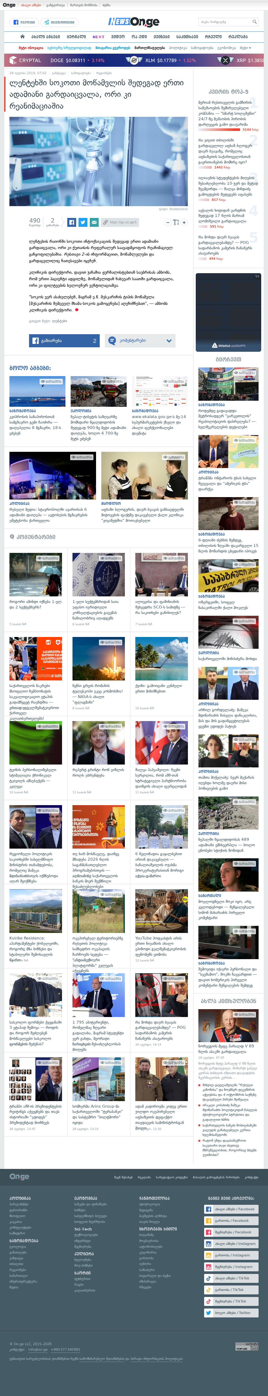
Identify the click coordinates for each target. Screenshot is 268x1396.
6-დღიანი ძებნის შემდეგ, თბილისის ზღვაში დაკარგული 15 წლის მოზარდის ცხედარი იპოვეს (228, 525)
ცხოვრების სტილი (158, 1229)
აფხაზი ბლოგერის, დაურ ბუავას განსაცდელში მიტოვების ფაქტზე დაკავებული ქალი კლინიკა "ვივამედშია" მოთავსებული (147, 487)
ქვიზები (162, 37)
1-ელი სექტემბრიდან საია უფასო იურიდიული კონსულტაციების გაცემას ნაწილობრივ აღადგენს (98, 590)
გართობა (146, 1258)
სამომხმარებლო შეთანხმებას (102, 1359)
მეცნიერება (82, 1247)
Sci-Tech (83, 1229)
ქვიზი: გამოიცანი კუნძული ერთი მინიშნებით (161, 674)
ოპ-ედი (139, 37)
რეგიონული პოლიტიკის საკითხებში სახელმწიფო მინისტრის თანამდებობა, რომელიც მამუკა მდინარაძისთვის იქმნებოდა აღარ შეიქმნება (35, 842)
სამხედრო (17, 1233)
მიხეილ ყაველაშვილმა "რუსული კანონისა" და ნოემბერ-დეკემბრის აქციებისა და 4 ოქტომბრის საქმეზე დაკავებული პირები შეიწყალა (229, 1092)
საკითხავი (187, 37)
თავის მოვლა (149, 1222)
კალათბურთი (84, 1290)
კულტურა (84, 1254)
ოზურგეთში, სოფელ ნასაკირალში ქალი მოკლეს (228, 585)
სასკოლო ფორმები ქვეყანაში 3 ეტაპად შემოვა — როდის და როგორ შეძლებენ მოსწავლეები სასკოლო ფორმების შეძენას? (35, 1010)
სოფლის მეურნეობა (89, 1222)
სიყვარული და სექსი (155, 1276)
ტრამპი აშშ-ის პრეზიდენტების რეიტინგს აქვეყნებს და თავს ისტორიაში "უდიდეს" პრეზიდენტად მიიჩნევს (35, 1094)
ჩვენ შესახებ (123, 1177)
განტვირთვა (55, 5)
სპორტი (82, 1273)
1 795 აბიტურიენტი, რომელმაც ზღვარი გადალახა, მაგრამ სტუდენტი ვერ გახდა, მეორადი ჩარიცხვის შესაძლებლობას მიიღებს (98, 1010)
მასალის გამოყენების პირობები (216, 1177)
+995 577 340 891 (65, 1349)
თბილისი (16, 1264)
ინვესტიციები (62, 22)
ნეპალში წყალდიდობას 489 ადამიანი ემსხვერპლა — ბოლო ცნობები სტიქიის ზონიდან (228, 824)
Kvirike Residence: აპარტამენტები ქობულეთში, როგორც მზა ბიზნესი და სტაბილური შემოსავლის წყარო (35, 926)
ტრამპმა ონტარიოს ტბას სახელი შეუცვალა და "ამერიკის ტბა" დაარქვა (228, 463)
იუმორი (145, 1264)
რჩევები (145, 1287)
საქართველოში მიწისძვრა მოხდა (228, 639)
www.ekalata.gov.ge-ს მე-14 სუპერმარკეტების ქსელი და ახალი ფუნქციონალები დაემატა (162, 406)
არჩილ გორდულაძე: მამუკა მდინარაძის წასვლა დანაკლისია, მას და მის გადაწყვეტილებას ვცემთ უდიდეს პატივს (228, 698)
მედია (13, 1287)
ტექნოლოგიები (86, 1235)
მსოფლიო (17, 1216)
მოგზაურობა (149, 1241)
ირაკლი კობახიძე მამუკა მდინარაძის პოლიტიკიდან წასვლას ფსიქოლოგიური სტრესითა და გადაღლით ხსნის (230, 1112)
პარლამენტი (19, 1204)
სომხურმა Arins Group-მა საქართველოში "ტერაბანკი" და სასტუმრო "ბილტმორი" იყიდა (98, 1094)
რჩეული (213, 37)
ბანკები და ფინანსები (90, 1204)
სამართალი (18, 1276)
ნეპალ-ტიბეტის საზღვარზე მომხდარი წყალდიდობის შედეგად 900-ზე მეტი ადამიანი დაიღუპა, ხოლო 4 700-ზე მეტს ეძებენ (101, 409)
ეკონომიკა (226, 48)
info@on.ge (38, 1349)
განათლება (18, 1252)
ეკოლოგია (17, 1247)
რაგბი (78, 1285)
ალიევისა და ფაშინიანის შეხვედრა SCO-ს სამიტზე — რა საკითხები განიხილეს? (161, 590)
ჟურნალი (76, 37)
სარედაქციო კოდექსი (172, 1177)
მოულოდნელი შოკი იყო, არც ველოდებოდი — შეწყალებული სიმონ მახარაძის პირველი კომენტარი (228, 889)
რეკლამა (238, 37)
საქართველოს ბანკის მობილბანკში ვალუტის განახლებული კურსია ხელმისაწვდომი (229, 1130)
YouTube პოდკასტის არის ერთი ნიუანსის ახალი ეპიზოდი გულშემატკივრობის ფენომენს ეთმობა (161, 926)
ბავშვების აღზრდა (153, 1216)
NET (98, 37)
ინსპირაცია (147, 1281)
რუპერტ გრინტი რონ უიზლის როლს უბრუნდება (98, 758)
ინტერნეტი (82, 1241)
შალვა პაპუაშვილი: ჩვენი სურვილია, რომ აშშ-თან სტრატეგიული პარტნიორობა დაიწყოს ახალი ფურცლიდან (161, 758)
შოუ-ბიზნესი (83, 1265)
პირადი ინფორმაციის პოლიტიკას (156, 1359)
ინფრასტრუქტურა (23, 1281)
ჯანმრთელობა (154, 1198)
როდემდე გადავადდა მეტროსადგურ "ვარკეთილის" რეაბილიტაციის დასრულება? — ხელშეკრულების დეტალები (228, 398)
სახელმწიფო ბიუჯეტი (90, 1216)
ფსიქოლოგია (149, 1204)
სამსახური (147, 1270)
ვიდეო (118, 37)
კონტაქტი (252, 1177)
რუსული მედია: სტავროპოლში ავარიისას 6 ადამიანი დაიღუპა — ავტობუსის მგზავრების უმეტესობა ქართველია (55, 487)
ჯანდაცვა (59, 73)
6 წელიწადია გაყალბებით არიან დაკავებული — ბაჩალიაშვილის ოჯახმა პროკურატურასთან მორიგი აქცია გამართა (161, 842)
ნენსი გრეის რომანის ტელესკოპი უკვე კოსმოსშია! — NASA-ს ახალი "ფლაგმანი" (98, 674)
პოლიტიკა (178, 48)
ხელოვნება (82, 1260)
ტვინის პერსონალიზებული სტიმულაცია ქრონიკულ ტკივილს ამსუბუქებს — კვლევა (35, 758)
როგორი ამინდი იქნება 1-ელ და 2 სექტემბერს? (35, 590)
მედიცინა (146, 1210)
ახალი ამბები (31, 5)
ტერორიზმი (18, 1210)
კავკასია (15, 1222)
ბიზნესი (79, 1210)
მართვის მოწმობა (83, 5)
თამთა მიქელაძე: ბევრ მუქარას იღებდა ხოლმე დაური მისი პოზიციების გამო (228, 762)
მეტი (244, 48)
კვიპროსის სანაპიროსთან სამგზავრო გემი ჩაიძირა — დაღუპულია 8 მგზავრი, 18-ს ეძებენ (40, 406)
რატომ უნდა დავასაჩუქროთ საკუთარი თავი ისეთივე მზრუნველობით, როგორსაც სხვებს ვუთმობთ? (229, 1148)
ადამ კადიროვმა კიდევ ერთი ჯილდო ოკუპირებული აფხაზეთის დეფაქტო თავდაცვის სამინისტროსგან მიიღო (161, 1094)
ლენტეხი (59, 321)
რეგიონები (104, 73)
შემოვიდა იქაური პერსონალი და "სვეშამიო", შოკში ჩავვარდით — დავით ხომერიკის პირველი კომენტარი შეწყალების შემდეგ (228, 957)
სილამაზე (146, 1235)
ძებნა (106, 5)
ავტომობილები (151, 1247)
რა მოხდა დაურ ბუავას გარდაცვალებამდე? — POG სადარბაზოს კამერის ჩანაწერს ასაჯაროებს (161, 1010)
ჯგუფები (27, 22)
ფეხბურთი (82, 1279)
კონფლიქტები (20, 1227)
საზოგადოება (202, 48)
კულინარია (148, 1252)
